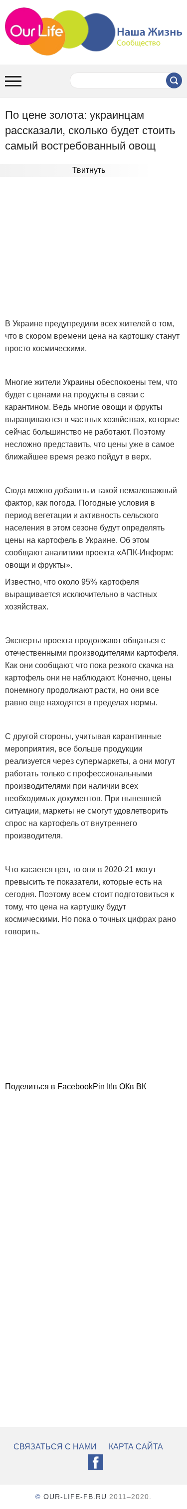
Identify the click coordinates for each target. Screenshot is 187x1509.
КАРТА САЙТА (136, 1446)
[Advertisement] (93, 249)
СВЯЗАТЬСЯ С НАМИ (55, 1446)
